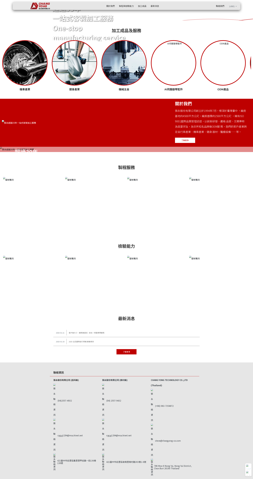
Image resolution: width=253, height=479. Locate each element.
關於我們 (110, 6)
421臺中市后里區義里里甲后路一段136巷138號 (76, 462)
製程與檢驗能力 (126, 6)
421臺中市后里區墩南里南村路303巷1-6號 (126, 461)
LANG (232, 6)
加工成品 (142, 6)
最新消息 (155, 6)
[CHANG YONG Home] (38, 6)
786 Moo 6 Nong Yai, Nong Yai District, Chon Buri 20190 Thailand (173, 467)
